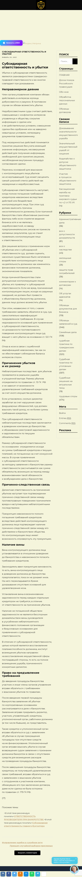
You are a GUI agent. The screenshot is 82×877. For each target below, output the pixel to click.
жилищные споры (65, 260)
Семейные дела (67, 332)
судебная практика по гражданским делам (66, 345)
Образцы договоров (65, 110)
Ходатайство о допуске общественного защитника (67, 163)
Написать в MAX (13, 43)
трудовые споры (68, 396)
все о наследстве (65, 248)
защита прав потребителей (66, 272)
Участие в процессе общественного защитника (67, 179)
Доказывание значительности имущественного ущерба (68, 133)
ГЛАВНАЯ (64, 75)
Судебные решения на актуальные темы (65, 383)
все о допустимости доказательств (67, 234)
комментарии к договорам (67, 283)
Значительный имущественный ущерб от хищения (68, 148)
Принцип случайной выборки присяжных (31, 846)
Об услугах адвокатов (65, 295)
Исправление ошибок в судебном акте (22, 842)
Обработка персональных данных (67, 100)
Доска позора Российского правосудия (66, 83)
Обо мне (64, 92)
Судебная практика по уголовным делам (65, 364)
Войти (62, 413)
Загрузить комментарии (27, 853)
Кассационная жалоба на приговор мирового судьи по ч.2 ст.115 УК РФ (68, 197)
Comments (67, 423)
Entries (65, 418)
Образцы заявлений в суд (68, 322)
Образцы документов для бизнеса (68, 308)
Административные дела (70, 221)
